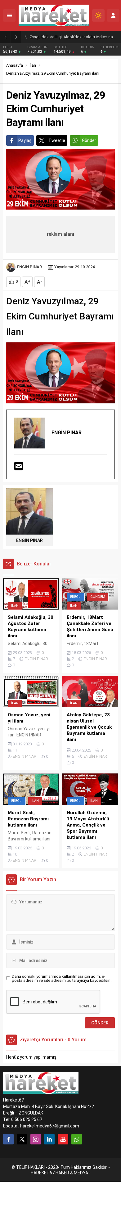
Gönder (89, 140)
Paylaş (25, 140)
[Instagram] (35, 1139)
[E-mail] (18, 466)
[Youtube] (63, 1139)
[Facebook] (8, 1139)
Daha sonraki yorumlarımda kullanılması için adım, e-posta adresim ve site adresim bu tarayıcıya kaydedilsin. (61, 978)
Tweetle (56, 140)
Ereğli (75, 597)
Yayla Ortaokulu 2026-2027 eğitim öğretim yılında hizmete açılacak (73, 37)
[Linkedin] (49, 1139)
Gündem (97, 597)
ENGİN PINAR (29, 267)
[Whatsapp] (76, 1139)
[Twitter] (22, 1139)
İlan (33, 65)
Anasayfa (14, 65)
